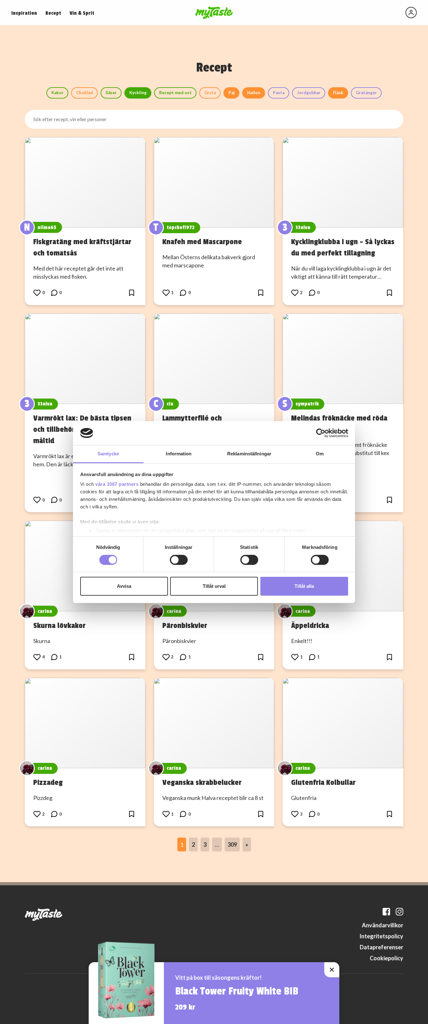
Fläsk (338, 92)
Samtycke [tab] (108, 453)
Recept (53, 13)
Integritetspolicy (381, 936)
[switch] (179, 560)
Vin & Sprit (82, 13)
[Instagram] (399, 911)
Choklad (84, 92)
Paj (231, 92)
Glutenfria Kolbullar (323, 782)
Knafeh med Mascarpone (202, 241)
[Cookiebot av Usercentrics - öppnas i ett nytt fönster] (320, 433)
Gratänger (366, 92)
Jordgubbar (309, 92)
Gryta (210, 92)
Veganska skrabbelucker (202, 782)
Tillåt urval (214, 586)
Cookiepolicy (386, 958)
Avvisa (124, 586)
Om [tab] (320, 453)
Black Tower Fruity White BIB (236, 991)
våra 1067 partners (116, 484)
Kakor (57, 92)
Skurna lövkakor (59, 625)
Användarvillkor (382, 925)
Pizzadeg (48, 782)
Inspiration (24, 13)
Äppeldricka (310, 625)
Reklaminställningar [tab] (249, 453)
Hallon (253, 92)
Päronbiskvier (184, 625)
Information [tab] (178, 453)
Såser (111, 92)
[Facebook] (386, 911)
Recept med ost (175, 92)
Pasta (278, 92)
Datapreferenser (381, 947)
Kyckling (138, 92)
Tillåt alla (304, 586)
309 (232, 844)
